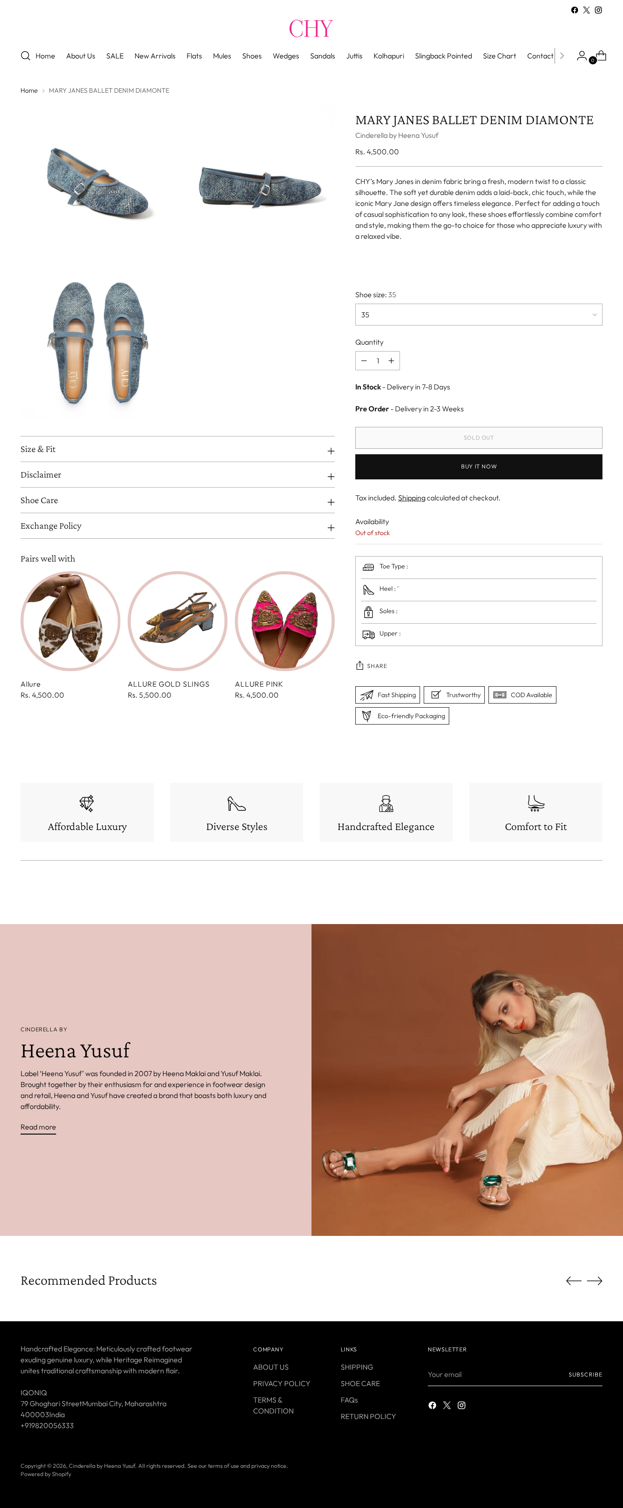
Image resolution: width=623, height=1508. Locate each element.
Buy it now (479, 466)
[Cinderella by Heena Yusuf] (311, 28)
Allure (31, 683)
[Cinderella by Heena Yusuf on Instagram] (598, 10)
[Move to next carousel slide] (594, 1280)
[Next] (562, 55)
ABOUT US (271, 1366)
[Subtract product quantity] (391, 361)
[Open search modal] (25, 56)
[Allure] (70, 621)
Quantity (369, 342)
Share (377, 665)
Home (29, 90)
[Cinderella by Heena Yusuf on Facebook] (575, 10)
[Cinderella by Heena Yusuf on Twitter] (586, 10)
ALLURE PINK (259, 683)
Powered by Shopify (46, 1474)
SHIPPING (357, 1366)
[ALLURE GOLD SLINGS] (178, 621)
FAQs (349, 1399)
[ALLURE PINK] (285, 621)
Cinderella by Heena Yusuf (396, 135)
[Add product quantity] (364, 361)
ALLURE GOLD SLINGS (168, 683)
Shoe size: (375, 294)
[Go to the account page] (578, 56)
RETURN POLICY (368, 1416)
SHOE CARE (360, 1383)
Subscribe (585, 1374)
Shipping (412, 497)
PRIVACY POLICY (282, 1383)
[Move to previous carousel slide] (573, 1281)
